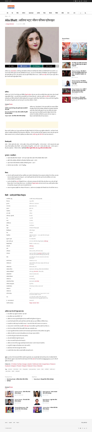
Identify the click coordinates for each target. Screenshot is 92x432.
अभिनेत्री (46, 369)
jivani (38, 369)
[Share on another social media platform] (57, 66)
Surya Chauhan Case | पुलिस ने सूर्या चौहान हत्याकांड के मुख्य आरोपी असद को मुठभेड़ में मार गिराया (79, 90)
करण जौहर (44, 74)
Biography (25, 369)
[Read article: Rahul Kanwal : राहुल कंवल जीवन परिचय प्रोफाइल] (37, 402)
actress (10, 369)
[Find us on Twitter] (77, 1)
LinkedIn (29, 364)
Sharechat (39, 366)
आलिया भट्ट (52, 369)
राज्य (68, 12)
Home (6, 16)
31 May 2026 (75, 93)
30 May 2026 (75, 100)
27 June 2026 (75, 67)
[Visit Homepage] (11, 6)
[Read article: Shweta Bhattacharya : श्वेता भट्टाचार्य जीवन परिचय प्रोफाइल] (9, 410)
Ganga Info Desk (10, 23)
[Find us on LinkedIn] (79, 1)
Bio (20, 369)
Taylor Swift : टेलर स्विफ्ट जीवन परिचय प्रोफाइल (15, 115)
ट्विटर (38, 302)
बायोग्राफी (17, 371)
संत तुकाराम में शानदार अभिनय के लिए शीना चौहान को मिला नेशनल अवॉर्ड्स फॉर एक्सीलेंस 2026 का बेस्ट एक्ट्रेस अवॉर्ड (74, 54)
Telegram (24, 366)
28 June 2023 (18, 410)
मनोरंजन (23, 12)
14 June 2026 (75, 77)
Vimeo (34, 366)
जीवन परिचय (8, 371)
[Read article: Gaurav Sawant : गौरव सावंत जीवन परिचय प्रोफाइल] (9, 402)
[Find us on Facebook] (78, 428)
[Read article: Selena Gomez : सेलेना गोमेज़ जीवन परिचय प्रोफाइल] (9, 394)
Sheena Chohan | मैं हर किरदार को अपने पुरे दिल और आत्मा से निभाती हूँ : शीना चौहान (79, 82)
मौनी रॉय (41, 134)
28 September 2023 (19, 395)
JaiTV (10, 1)
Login (86, 1)
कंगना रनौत (36, 271)
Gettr (40, 364)
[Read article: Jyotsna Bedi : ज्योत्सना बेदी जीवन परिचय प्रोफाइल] (37, 410)
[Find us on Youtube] (75, 1)
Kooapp (24, 364)
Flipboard (30, 366)
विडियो (56, 12)
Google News (45, 364)
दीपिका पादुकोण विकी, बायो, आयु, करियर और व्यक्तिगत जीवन (38, 148)
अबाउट (6, 422)
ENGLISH (6, 1)
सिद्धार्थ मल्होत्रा (28, 94)
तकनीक (38, 12)
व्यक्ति (63, 12)
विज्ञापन (18, 422)
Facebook (7, 366)
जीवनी (13, 371)
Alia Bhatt (13, 71)
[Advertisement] (61, 6)
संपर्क (34, 359)
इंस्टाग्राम (34, 302)
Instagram (13, 366)
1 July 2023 (45, 395)
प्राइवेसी (10, 422)
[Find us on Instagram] (81, 1)
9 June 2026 (75, 85)
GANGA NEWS (8, 428)
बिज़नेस (50, 12)
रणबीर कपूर (35, 134)
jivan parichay (32, 369)
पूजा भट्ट (40, 253)
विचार (44, 12)
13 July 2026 (66, 58)
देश (12, 12)
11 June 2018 (18, 23)
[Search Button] (85, 13)
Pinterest (52, 364)
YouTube (19, 364)
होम (7, 12)
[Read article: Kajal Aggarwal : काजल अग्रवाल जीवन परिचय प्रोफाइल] (37, 394)
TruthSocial (35, 364)
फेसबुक (30, 302)
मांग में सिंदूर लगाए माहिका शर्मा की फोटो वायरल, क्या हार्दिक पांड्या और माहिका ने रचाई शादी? (79, 64)
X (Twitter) (13, 364)
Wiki (42, 369)
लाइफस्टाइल (31, 12)
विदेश (17, 12)
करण (17, 181)
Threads (19, 366)
